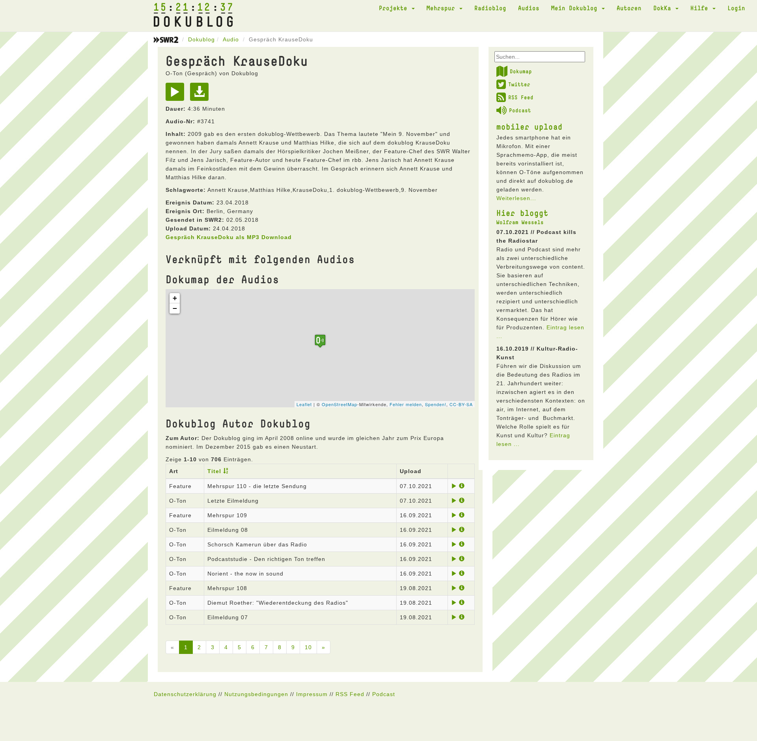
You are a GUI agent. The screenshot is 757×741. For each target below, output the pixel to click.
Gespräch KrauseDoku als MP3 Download (229, 237)
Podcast (520, 110)
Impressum (312, 694)
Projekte (395, 7)
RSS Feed (520, 97)
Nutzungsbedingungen (256, 694)
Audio (231, 39)
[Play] (177, 94)
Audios (528, 7)
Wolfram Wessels (520, 222)
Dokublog (201, 39)
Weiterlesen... (516, 198)
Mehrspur (443, 7)
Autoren (629, 7)
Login (736, 7)
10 (308, 647)
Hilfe (701, 7)
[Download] (201, 94)
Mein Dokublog (576, 7)
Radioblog (490, 7)
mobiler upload (529, 126)
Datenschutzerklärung (185, 694)
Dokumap (521, 71)
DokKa (664, 7)
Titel (214, 471)
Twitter (519, 84)
